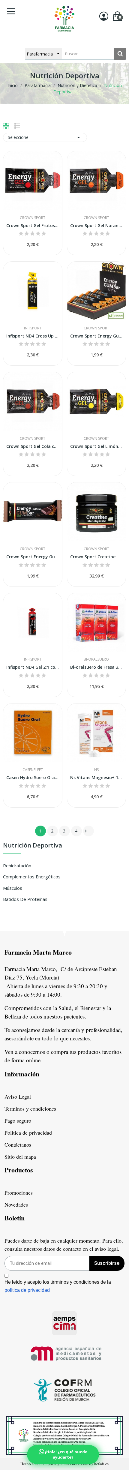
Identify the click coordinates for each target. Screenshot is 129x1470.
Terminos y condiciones (30, 1108)
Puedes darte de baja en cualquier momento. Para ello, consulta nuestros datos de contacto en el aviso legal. (63, 1244)
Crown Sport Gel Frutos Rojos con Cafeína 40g (32, 225)
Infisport (32, 328)
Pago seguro (17, 1120)
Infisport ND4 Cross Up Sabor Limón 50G (32, 336)
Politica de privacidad (28, 1132)
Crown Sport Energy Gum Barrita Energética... (96, 336)
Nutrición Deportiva (32, 845)
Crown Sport (32, 218)
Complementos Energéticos (32, 877)
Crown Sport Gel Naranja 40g (96, 225)
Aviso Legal (17, 1096)
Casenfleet (32, 770)
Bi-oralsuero (96, 659)
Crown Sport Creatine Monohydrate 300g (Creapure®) (96, 557)
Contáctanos (17, 1144)
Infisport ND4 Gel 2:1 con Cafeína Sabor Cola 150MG (32, 667)
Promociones (18, 1192)
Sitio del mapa (20, 1156)
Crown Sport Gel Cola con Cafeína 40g (32, 446)
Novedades (16, 1204)
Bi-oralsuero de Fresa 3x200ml (96, 667)
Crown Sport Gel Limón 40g (96, 446)
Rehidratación (17, 865)
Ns (96, 770)
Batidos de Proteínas (25, 899)
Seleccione (45, 137)
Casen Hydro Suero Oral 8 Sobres (32, 777)
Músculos (12, 888)
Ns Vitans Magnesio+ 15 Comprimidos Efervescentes (96, 777)
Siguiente (85, 831)
